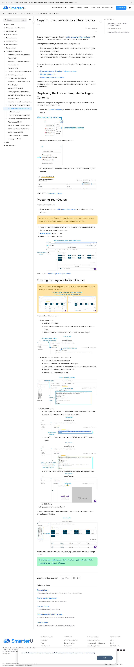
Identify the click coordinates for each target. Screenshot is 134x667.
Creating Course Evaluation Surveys (19, 72)
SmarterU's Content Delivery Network (19, 61)
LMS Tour (44, 640)
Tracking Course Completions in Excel (19, 129)
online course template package (78, 37)
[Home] (14, 7)
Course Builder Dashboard (47, 598)
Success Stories (69, 643)
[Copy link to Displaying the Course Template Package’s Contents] (52, 98)
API (7, 142)
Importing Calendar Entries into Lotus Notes (19, 95)
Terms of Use (108, 664)
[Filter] (30, 20)
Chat (111, 640)
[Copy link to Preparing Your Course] (70, 200)
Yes (67, 578)
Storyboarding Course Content (20, 115)
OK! (104, 658)
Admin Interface (11, 31)
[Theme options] (129, 7)
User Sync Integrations (15, 132)
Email (112, 643)
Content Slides (42, 590)
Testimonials (68, 646)
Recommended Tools (15, 122)
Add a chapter (45, 233)
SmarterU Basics (11, 41)
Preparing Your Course (114, 29)
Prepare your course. (48, 74)
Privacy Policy (119, 664)
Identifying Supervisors (15, 88)
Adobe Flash (12, 58)
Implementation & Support (96, 643)
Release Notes (11, 48)
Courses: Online (43, 606)
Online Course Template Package (48, 13)
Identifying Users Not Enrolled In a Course (19, 92)
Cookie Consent (13, 68)
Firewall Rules (12, 85)
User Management (93, 646)
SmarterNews (10, 146)
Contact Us (121, 8)
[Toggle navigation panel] (33, 22)
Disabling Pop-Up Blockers (17, 78)
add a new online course (66, 209)
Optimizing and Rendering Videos (19, 119)
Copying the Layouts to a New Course (20, 109)
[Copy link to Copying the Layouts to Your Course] (88, 280)
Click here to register (70, 2)
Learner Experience (93, 640)
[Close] (131, 2)
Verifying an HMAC (14, 139)
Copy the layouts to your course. (52, 77)
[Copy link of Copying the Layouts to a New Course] (38, 24)
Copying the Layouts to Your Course (118, 32)
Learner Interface (11, 35)
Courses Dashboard (55, 110)
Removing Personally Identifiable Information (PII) (19, 125)
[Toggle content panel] (101, 21)
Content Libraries (13, 65)
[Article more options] (95, 32)
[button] (15, 20)
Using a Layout (14, 112)
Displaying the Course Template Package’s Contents (117, 24)
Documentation (12, 13)
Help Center (10, 24)
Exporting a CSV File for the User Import (19, 82)
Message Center (11, 38)
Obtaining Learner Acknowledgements (19, 102)
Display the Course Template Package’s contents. (58, 71)
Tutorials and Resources (28, 13)
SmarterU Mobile (11, 45)
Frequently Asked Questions (15, 28)
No (78, 578)
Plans (42, 643)
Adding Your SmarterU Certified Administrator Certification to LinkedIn (19, 55)
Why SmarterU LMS (70, 640)
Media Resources (13, 98)
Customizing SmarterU (15, 75)
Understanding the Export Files (18, 135)
